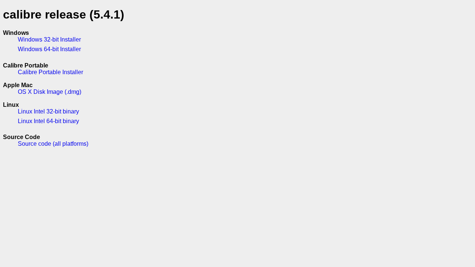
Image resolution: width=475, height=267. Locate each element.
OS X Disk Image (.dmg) (49, 92)
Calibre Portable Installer (50, 72)
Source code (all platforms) (53, 144)
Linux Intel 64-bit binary (48, 121)
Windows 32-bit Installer (49, 39)
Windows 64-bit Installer (49, 49)
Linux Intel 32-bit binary (48, 111)
